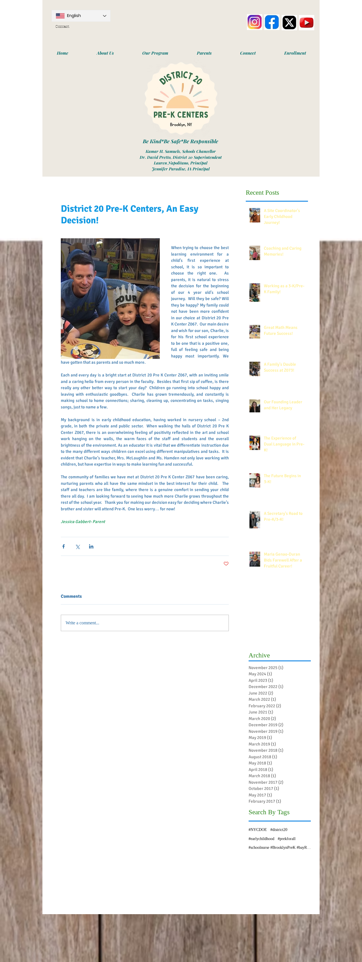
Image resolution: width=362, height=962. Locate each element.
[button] (105, 53)
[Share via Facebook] (63, 546)
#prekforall (287, 839)
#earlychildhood (261, 839)
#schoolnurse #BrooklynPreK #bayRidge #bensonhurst (280, 847)
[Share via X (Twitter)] (77, 546)
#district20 (278, 830)
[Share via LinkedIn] (91, 546)
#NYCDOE (258, 830)
